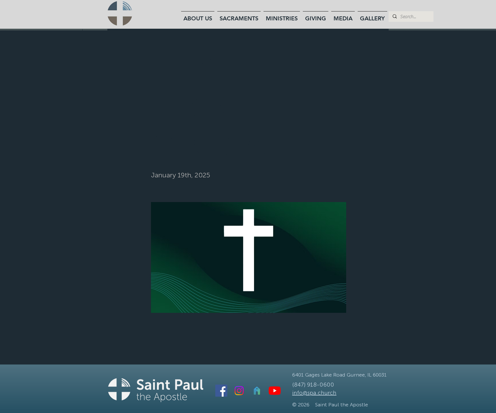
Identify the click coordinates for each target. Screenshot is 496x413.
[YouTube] (275, 391)
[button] (198, 16)
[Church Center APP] (257, 391)
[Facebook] (221, 391)
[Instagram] (239, 391)
